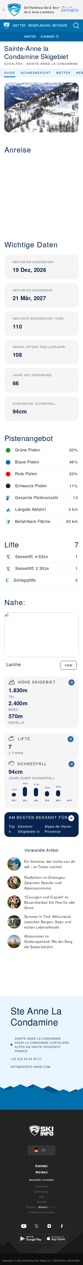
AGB (41, 1196)
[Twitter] (37, 1226)
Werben (41, 1172)
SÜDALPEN (13, 63)
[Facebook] (62, 1226)
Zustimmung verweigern (41, 1212)
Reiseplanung (39, 25)
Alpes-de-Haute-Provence (58, 829)
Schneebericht (36, 73)
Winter (30, 36)
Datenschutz (41, 1191)
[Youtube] (24, 1226)
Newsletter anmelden (41, 1179)
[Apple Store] (56, 1238)
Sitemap (41, 1201)
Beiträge (60, 25)
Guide (9, 73)
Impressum (42, 1186)
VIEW (68, 665)
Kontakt (41, 1166)
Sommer (48, 36)
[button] (76, 25)
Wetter (19, 25)
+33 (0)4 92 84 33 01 (26, 1059)
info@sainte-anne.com (30, 1067)
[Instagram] (49, 1226)
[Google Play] (31, 1238)
